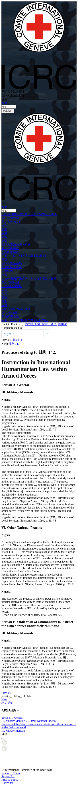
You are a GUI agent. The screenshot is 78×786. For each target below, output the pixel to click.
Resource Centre (10, 773)
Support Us (8, 776)
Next (4, 699)
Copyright (7, 782)
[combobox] (3, 333)
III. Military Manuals (13, 720)
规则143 (14, 343)
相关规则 (7, 702)
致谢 (4, 103)
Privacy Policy (9, 779)
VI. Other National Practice (41, 720)
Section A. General (12, 717)
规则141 (18, 339)
